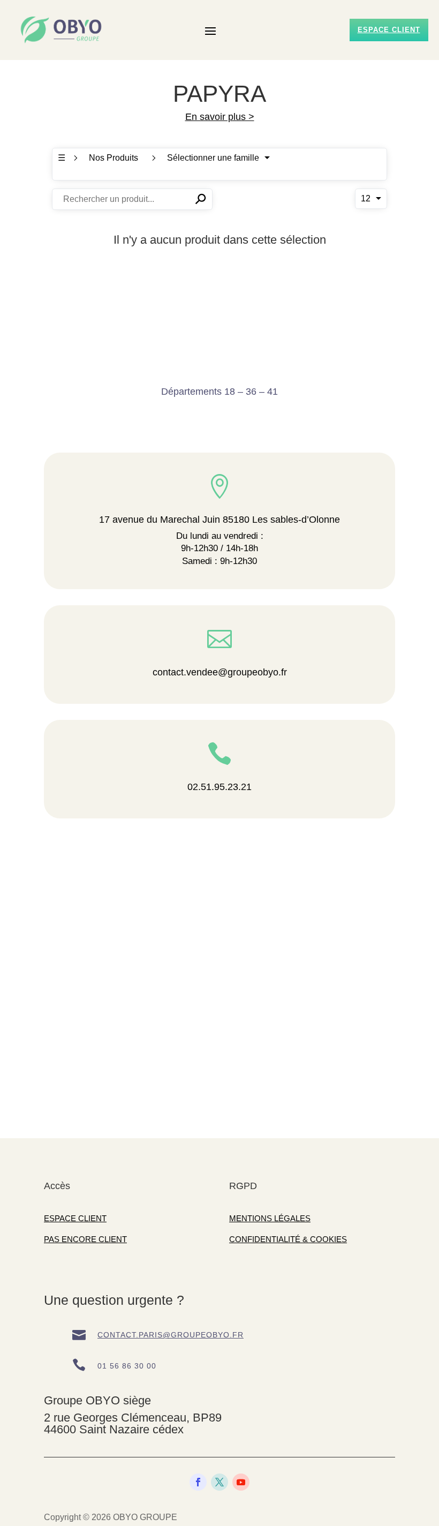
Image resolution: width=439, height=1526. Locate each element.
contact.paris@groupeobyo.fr (170, 1334)
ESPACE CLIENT (75, 1218)
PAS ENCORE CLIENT (85, 1239)
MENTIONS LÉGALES (270, 1218)
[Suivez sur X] (219, 1482)
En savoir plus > (219, 116)
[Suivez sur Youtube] (240, 1482)
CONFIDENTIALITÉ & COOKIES (288, 1239)
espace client (389, 30)
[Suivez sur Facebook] (198, 1482)
